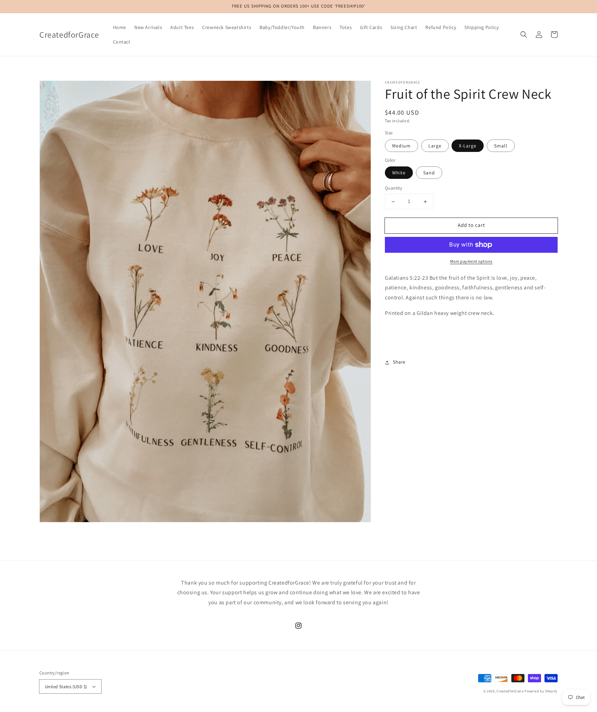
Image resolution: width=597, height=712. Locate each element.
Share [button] (399, 362)
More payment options (471, 261)
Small (501, 146)
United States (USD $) (66, 687)
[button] (523, 34)
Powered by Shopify (541, 691)
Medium (401, 146)
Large (435, 146)
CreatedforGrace (510, 691)
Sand (429, 173)
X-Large (467, 146)
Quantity (393, 188)
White (399, 173)
